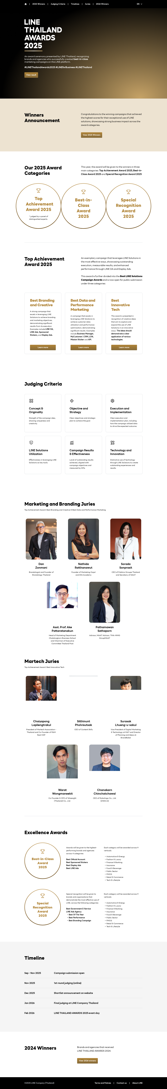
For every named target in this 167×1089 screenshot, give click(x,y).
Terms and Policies (103, 1083)
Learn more (43, 347)
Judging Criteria (58, 4)
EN (138, 4)
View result (31, 75)
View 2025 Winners (91, 135)
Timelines (75, 4)
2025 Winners (38, 4)
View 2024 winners (87, 1060)
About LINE (137, 1083)
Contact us (122, 1083)
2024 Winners (102, 4)
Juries (87, 4)
